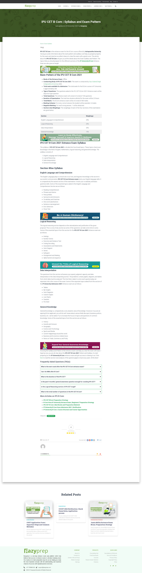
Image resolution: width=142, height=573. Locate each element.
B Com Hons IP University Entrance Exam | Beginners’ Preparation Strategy (68, 402)
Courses (65, 6)
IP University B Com (86, 61)
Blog (111, 1)
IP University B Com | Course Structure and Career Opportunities (65, 410)
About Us (90, 1)
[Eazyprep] (30, 6)
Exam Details (62, 506)
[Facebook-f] (110, 566)
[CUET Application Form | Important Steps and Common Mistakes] (39, 509)
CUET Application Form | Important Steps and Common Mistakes (38, 525)
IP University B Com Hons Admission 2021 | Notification (62, 407)
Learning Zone (98, 6)
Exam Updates (87, 6)
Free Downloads (105, 1)
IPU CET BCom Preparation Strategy (55, 400)
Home (59, 6)
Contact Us (115, 1)
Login (100, 440)
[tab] (71, 367)
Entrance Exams (75, 6)
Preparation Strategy (97, 519)
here (41, 358)
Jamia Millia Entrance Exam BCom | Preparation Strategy (102, 524)
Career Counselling (97, 1)
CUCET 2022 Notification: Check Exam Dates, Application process (71, 511)
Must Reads (108, 6)
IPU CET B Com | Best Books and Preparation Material (61, 405)
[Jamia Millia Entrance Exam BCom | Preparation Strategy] (103, 509)
